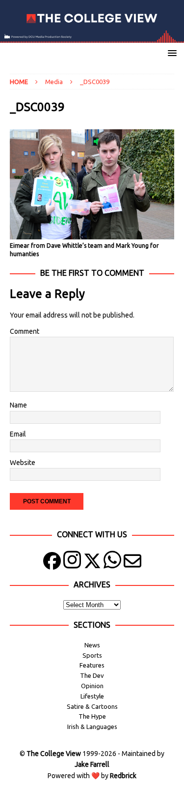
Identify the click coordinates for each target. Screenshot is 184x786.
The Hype (92, 716)
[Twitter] (92, 563)
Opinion (92, 685)
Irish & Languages (92, 726)
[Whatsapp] (112, 563)
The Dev (92, 675)
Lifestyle (92, 696)
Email (18, 434)
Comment (24, 331)
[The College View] (92, 37)
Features (92, 665)
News (92, 644)
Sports (92, 655)
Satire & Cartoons (92, 706)
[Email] (132, 563)
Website (22, 462)
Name (18, 405)
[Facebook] (52, 563)
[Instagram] (72, 563)
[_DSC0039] (92, 233)
